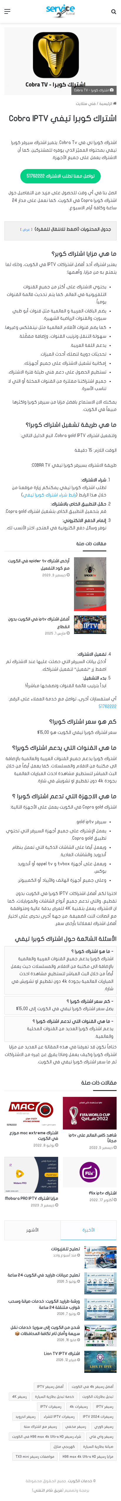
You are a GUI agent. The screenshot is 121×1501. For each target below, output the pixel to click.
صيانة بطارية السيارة (98, 1446)
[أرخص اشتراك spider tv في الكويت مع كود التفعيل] (90, 584)
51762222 (108, 706)
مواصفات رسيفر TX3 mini (35, 1456)
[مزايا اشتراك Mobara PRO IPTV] (31, 1175)
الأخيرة (89, 1230)
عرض (26, 229)
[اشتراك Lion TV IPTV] (100, 1362)
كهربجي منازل (64, 1446)
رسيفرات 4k (79, 1406)
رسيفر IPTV (104, 1406)
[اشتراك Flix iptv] (90, 1172)
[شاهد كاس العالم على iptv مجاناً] (90, 1113)
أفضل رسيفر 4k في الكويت (92, 1386)
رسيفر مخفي (75, 1426)
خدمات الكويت (80, 1481)
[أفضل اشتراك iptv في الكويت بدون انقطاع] (90, 624)
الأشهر (32, 1230)
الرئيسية (106, 104)
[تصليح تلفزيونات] (100, 1257)
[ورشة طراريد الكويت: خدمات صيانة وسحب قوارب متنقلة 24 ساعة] (100, 1309)
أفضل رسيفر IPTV (50, 1386)
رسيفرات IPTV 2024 (98, 1416)
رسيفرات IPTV (50, 1406)
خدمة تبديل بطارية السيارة (54, 1396)
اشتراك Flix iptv (103, 1193)
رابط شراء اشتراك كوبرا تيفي (49, 495)
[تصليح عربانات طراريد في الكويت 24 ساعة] (100, 1283)
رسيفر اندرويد (26, 1416)
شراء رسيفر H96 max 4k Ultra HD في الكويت (46, 1436)
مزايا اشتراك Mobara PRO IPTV (31, 1198)
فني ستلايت (86, 104)
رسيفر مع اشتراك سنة (40, 1426)
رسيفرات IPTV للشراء (59, 1416)
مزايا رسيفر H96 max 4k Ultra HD (88, 1456)
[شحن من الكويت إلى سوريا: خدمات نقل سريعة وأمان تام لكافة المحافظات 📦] (100, 1336)
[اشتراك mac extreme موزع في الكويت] (31, 1112)
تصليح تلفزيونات (65, 1249)
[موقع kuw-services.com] (60, 11)
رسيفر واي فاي (101, 1436)
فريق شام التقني (47, 1490)
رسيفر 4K (19, 1396)
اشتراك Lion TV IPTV (62, 1353)
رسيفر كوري (103, 1426)
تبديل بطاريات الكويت (97, 1396)
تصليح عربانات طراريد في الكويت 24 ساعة (44, 1275)
